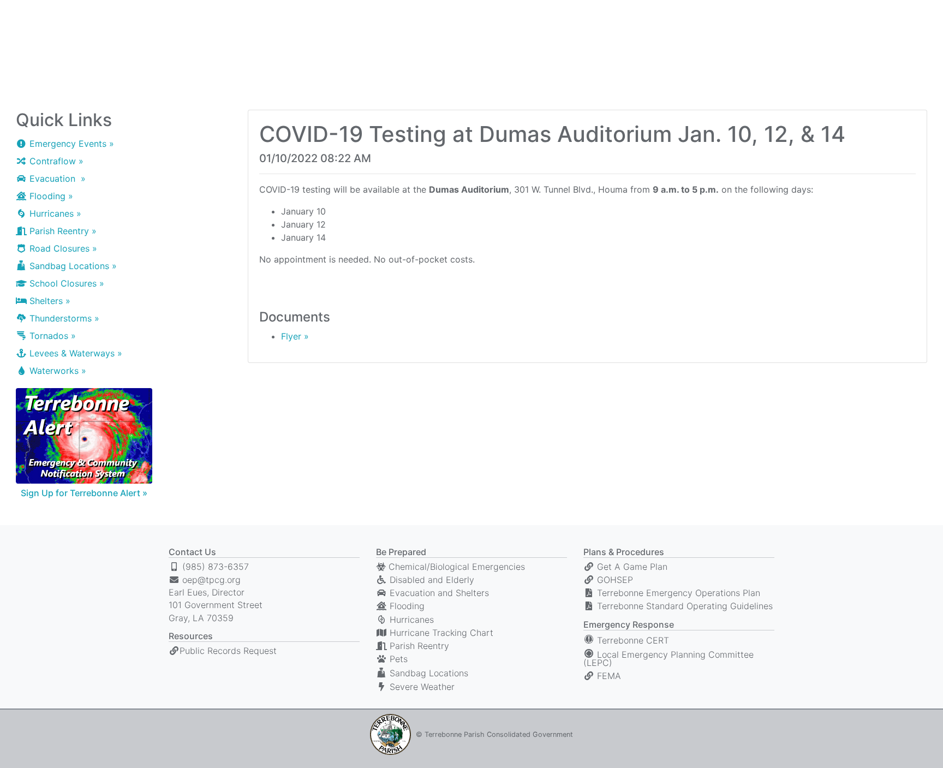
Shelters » (48, 300)
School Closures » (65, 283)
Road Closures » (62, 248)
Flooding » (50, 195)
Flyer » (295, 336)
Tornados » (51, 335)
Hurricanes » (54, 213)
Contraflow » (55, 161)
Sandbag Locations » (72, 265)
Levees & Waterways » (74, 353)
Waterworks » (56, 370)
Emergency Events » (70, 143)
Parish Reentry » (62, 230)
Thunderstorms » (63, 318)
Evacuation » (56, 178)
